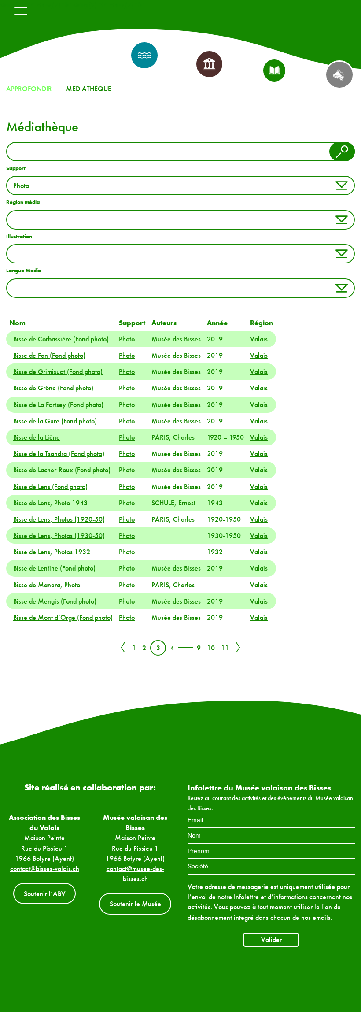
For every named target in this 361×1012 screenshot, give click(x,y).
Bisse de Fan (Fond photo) (49, 355)
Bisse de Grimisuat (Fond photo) (58, 371)
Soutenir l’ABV (45, 893)
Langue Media (23, 270)
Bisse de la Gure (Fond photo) (55, 421)
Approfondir (29, 88)
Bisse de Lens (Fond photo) (50, 486)
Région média (23, 202)
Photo (127, 339)
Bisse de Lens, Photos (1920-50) (59, 519)
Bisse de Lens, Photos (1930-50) (59, 535)
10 (211, 647)
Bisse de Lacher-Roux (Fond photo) (62, 469)
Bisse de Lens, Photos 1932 (51, 551)
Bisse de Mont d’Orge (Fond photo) (63, 617)
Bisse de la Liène (36, 437)
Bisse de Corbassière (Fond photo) (61, 339)
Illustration (19, 236)
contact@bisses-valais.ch (44, 868)
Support (16, 168)
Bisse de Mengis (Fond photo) (54, 601)
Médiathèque (88, 88)
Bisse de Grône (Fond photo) (53, 388)
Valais (259, 339)
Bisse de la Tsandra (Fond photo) (58, 453)
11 (225, 647)
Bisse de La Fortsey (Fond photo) (58, 404)
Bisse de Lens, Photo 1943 (50, 503)
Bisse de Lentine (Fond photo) (54, 568)
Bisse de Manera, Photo (46, 584)
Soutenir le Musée (135, 903)
